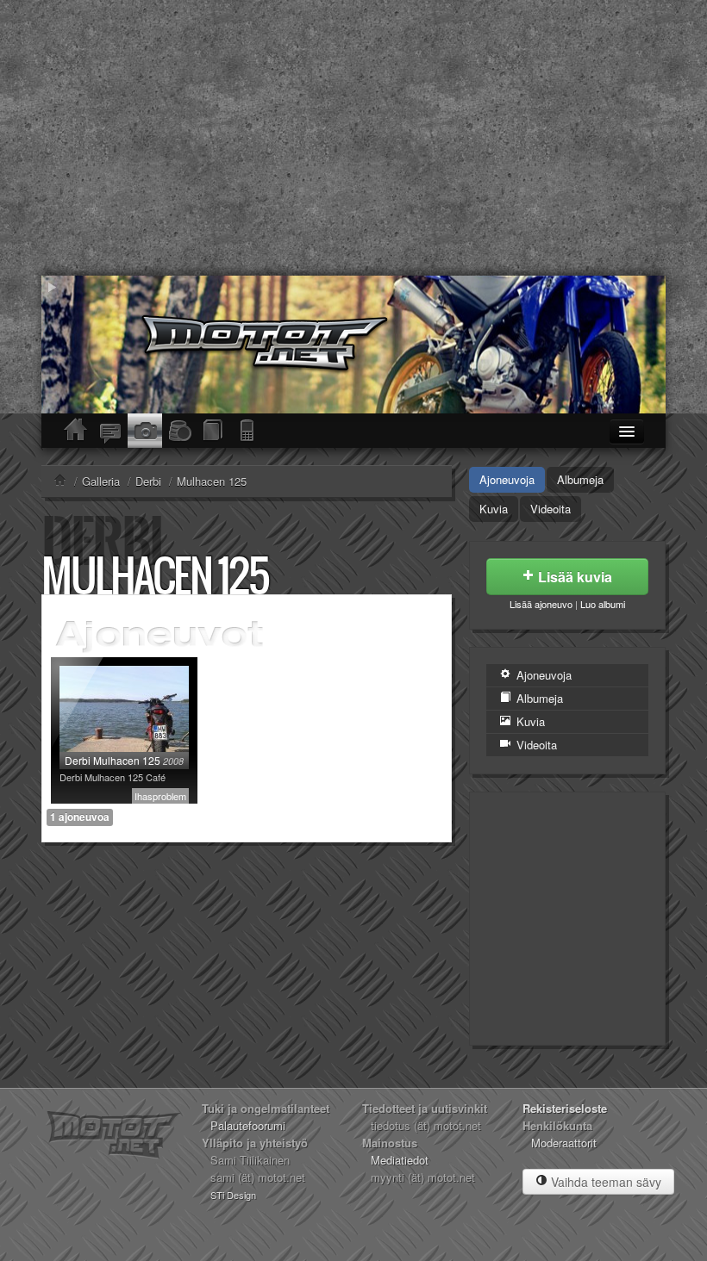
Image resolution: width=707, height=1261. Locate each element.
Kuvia (493, 508)
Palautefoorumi (247, 1125)
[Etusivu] (76, 430)
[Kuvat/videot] (145, 430)
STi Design (233, 1195)
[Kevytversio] (248, 430)
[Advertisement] (353, 137)
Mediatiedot (400, 1160)
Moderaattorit (564, 1142)
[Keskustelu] (110, 430)
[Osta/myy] (179, 430)
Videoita (550, 508)
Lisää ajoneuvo (541, 604)
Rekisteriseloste (564, 1108)
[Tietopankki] (214, 430)
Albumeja (580, 479)
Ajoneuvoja (507, 479)
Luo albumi (602, 604)
